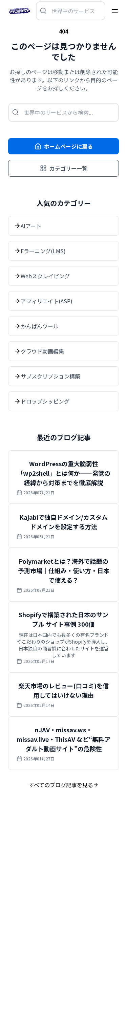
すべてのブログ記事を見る (61, 785)
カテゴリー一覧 (68, 168)
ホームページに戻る (68, 146)
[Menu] (115, 11)
